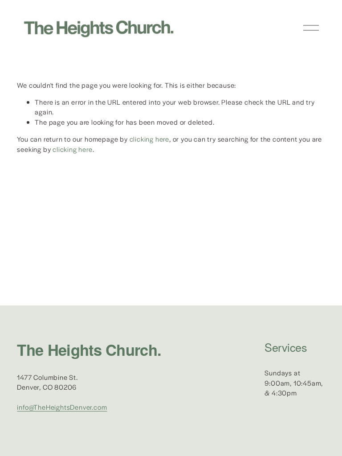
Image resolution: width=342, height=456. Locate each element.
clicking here (149, 138)
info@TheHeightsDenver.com (62, 406)
